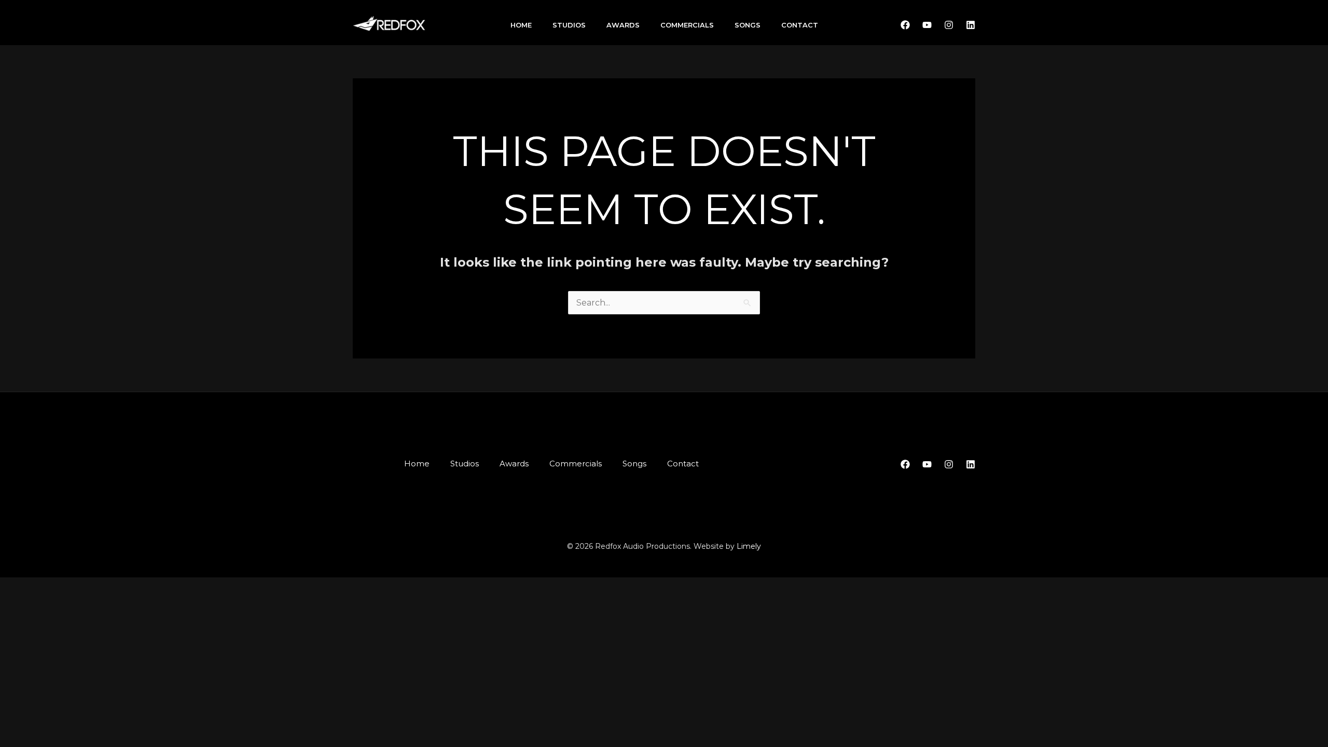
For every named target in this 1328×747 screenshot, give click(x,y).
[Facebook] (905, 25)
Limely (749, 546)
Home (521, 25)
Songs (747, 25)
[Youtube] (927, 25)
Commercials (687, 25)
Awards (623, 25)
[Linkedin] (970, 25)
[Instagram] (948, 25)
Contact (799, 25)
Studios (569, 25)
